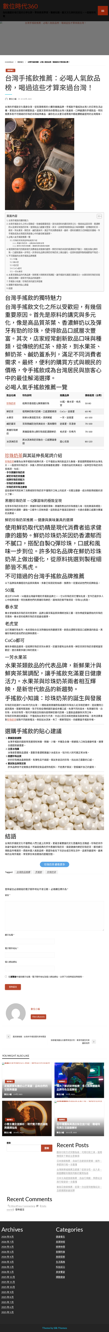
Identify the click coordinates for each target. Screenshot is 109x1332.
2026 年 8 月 (7, 1236)
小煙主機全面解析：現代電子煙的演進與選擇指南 (26, 1126)
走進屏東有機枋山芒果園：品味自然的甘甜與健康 (26, 1087)
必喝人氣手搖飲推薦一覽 (19, 237)
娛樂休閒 (60, 1246)
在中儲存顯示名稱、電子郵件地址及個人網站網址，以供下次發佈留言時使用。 (46, 976)
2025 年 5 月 (7, 1312)
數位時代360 (20, 6)
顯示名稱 (9, 935)
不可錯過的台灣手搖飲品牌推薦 (22, 256)
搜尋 (9, 1143)
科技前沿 (60, 1267)
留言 (7, 895)
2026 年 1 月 (7, 1271)
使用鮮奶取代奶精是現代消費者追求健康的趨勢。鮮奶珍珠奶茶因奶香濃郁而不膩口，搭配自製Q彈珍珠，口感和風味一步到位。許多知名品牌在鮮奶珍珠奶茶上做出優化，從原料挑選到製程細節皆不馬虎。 (54, 251)
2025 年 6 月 (7, 1307)
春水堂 (16, 262)
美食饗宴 (60, 1271)
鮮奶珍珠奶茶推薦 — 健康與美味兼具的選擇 (33, 246)
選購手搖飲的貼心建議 (18, 285)
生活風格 (60, 1261)
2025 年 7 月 (7, 1302)
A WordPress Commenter (21, 1206)
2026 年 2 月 (7, 1267)
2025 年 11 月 (8, 1282)
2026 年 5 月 (7, 1251)
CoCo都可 (17, 268)
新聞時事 (60, 1251)
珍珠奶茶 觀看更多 (54, 864)
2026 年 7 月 (7, 1241)
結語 (10, 288)
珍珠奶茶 (11, 403)
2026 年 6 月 (7, 1246)
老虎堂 (16, 265)
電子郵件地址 (11, 948)
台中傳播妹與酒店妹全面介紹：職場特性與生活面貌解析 (78, 1126)
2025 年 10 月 (8, 1287)
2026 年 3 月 (7, 1261)
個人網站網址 (11, 962)
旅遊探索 (60, 1256)
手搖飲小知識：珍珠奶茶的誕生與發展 (25, 281)
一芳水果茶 (17, 271)
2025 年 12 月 (8, 1277)
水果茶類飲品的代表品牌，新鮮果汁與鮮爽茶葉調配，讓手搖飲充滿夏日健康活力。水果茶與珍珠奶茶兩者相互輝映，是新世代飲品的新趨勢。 (54, 276)
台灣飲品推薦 (23, 872)
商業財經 (60, 1241)
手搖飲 (38, 872)
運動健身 (60, 1277)
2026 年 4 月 (7, 1256)
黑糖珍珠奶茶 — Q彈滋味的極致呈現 (30, 243)
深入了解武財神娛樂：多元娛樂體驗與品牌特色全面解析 (78, 1087)
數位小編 (13, 99)
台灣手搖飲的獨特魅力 (18, 220)
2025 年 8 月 (7, 1297)
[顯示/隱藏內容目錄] (98, 216)
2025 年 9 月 (7, 1292)
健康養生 (20, 62)
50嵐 (15, 259)
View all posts (38, 1016)
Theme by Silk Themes (54, 1327)
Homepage (9, 62)
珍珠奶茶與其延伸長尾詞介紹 (25, 240)
